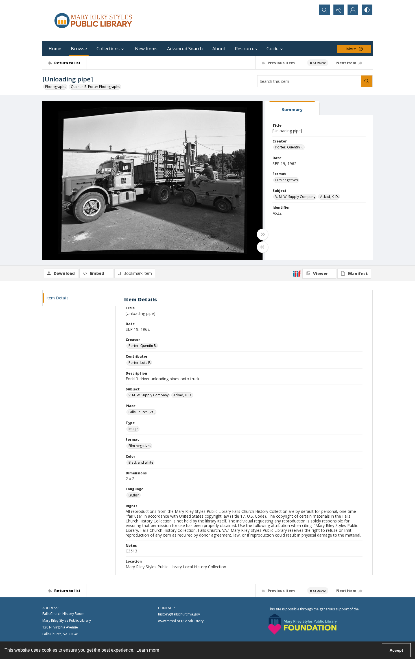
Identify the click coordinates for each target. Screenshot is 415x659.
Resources (246, 49)
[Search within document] (366, 81)
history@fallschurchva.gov (179, 614)
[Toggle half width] (262, 247)
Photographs (55, 86)
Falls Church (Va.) (141, 412)
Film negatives (286, 180)
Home (55, 49)
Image (133, 428)
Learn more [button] (147, 650)
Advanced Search (185, 49)
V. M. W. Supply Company (295, 196)
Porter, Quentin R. (289, 147)
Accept (396, 650)
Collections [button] (108, 49)
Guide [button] (273, 49)
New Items (146, 49)
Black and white (140, 462)
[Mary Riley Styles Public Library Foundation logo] (302, 624)
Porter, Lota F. (139, 362)
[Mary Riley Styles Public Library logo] (93, 20)
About (218, 49)
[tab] (292, 108)
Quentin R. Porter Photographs (95, 86)
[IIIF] (296, 273)
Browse (79, 49)
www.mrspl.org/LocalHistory (181, 621)
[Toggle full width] (262, 234)
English (133, 495)
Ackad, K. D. (329, 196)
